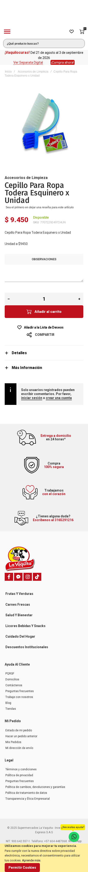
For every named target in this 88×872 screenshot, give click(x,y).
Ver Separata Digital (28, 62)
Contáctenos (13, 685)
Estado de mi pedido (18, 730)
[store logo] (44, 15)
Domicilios (12, 679)
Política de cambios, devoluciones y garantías (35, 787)
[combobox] (44, 43)
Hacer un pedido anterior (21, 736)
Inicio (8, 71)
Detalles (19, 353)
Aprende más (31, 860)
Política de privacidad (19, 775)
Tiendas (10, 708)
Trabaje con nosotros (19, 697)
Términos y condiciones (21, 769)
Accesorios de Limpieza (33, 71)
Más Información (27, 367)
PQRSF (9, 673)
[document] (44, 858)
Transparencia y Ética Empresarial (27, 798)
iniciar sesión (31, 398)
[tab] (44, 352)
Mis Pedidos (13, 742)
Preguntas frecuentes (19, 691)
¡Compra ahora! (62, 62)
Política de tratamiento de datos (26, 792)
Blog (8, 703)
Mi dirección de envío (19, 748)
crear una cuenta (59, 398)
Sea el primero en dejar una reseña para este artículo (40, 207)
